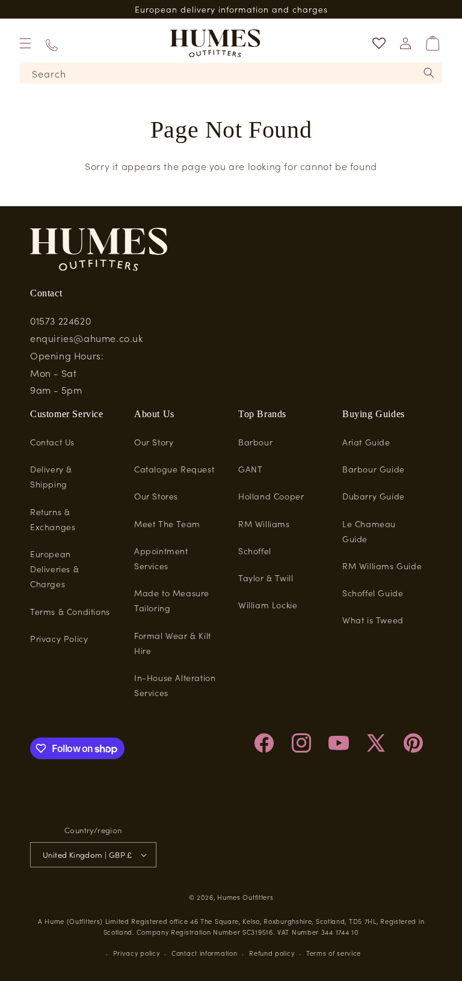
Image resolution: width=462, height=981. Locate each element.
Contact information (204, 953)
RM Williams (264, 524)
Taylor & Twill (265, 578)
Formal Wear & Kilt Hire (172, 642)
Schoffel (254, 551)
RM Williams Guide (382, 566)
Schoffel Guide (372, 593)
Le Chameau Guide (369, 531)
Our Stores (156, 496)
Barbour (255, 442)
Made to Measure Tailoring (171, 600)
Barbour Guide (373, 469)
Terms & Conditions (70, 611)
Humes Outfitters (245, 897)
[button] (25, 43)
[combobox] (231, 73)
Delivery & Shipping (51, 476)
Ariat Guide (366, 442)
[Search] (429, 73)
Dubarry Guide (373, 496)
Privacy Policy (59, 638)
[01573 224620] (52, 43)
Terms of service (333, 953)
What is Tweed (373, 620)
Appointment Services (161, 558)
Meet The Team (167, 524)
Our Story (153, 442)
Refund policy (271, 953)
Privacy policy (136, 953)
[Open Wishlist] (379, 43)
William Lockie (267, 605)
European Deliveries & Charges (54, 569)
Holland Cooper (271, 496)
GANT (250, 469)
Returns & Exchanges (52, 519)
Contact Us (52, 442)
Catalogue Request (174, 469)
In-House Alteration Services (174, 684)
